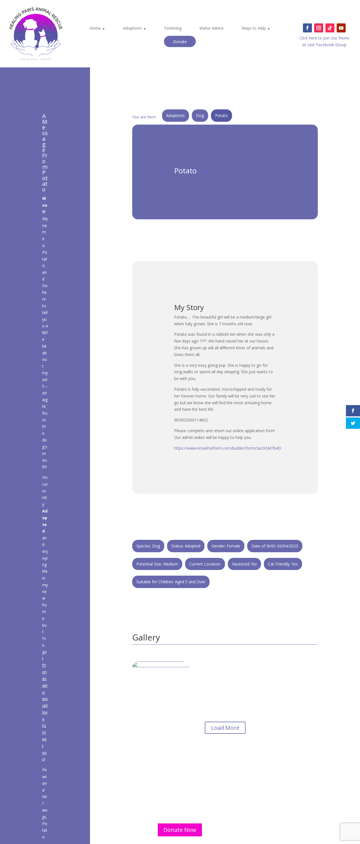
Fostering (172, 28)
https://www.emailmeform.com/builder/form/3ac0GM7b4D (227, 448)
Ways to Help (254, 28)
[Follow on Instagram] (318, 27)
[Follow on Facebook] (307, 27)
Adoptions (132, 28)
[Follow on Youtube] (341, 27)
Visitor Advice (211, 28)
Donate (180, 41)
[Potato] (160, 716)
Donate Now (179, 830)
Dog (200, 115)
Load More (225, 728)
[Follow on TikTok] (329, 27)
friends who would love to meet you (45, 712)
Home (95, 28)
